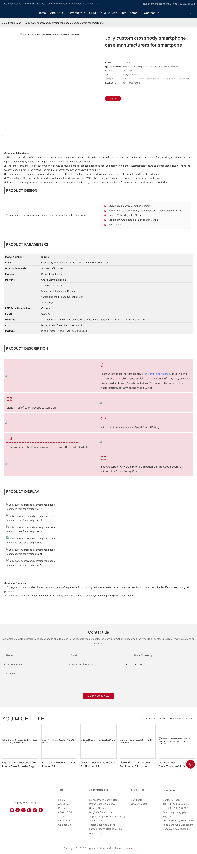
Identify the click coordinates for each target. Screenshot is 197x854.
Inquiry (113, 98)
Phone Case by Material (171, 718)
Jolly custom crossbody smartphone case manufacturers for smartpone (64, 22)
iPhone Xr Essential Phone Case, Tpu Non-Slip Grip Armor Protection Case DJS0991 (175, 764)
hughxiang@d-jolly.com (156, 3)
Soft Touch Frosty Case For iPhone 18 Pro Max (58, 764)
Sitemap (128, 848)
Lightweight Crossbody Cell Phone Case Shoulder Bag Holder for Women (19, 764)
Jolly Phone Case (11, 22)
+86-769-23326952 (184, 3)
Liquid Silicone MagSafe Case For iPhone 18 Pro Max (137, 764)
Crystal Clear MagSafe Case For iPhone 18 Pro (97, 764)
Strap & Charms (149, 718)
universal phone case (157, 373)
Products (189, 718)
